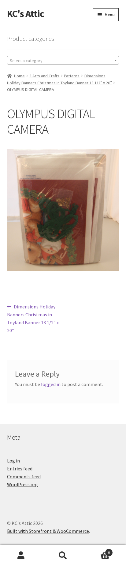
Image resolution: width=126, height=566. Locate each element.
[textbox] (63, 60)
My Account (21, 555)
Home (19, 76)
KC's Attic (25, 14)
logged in (51, 384)
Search (63, 555)
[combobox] (63, 60)
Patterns (72, 76)
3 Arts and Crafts (44, 76)
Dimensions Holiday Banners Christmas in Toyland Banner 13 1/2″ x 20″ (33, 318)
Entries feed (19, 469)
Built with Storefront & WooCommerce (48, 531)
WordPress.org (22, 484)
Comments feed (24, 476)
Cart (97, 550)
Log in (13, 461)
